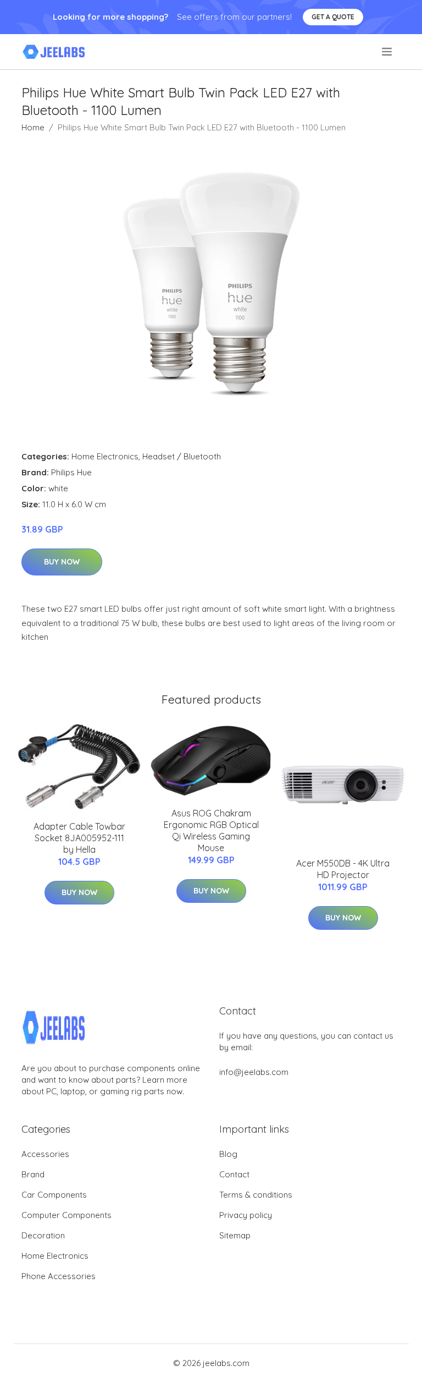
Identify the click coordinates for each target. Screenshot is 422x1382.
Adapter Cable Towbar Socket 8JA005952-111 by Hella (79, 838)
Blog (228, 1154)
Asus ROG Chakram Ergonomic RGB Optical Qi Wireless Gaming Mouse (211, 830)
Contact (234, 1174)
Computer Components (66, 1215)
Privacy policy (245, 1215)
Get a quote (333, 17)
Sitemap (235, 1235)
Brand (33, 1174)
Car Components (54, 1194)
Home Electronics (104, 456)
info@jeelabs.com (253, 1072)
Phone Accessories (58, 1276)
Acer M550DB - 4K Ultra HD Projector (343, 869)
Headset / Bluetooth (181, 456)
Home (33, 127)
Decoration (43, 1235)
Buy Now (62, 562)
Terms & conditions (255, 1194)
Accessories (45, 1154)
